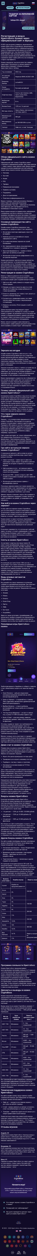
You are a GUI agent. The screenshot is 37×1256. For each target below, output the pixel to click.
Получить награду (25, 28)
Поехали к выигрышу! (18, 1189)
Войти (10, 7)
